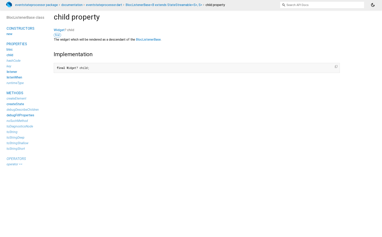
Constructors (20, 28)
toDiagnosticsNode (20, 126)
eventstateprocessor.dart (104, 5)
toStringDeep (15, 137)
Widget (59, 30)
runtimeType (15, 83)
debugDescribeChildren (23, 110)
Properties (17, 44)
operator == (14, 164)
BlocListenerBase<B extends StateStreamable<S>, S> (164, 5)
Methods (15, 93)
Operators (16, 159)
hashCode (13, 61)
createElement (16, 98)
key (9, 66)
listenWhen (14, 77)
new (9, 34)
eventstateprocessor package (36, 5)
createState (15, 104)
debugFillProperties (20, 115)
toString (12, 132)
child (10, 55)
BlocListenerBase (148, 39)
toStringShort (16, 149)
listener (12, 72)
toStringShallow (17, 143)
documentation (72, 5)
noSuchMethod (17, 121)
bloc (10, 49)
